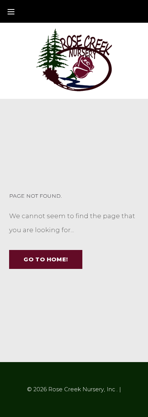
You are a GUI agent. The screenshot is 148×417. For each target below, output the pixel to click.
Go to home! (46, 259)
